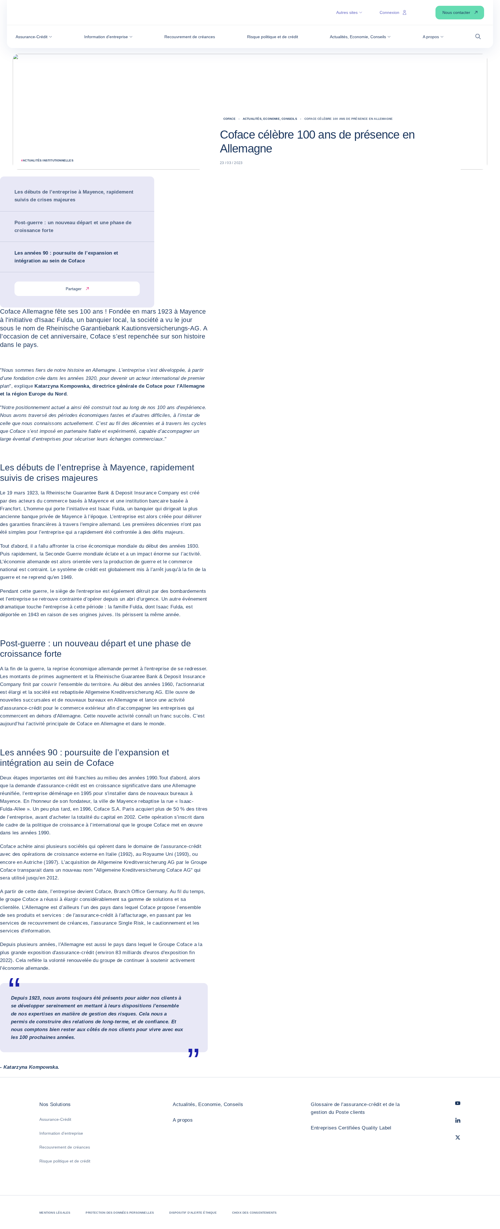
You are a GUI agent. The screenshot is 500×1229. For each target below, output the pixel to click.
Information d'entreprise (61, 1133)
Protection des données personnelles (120, 1212)
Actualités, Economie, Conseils (208, 1104)
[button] (34, 37)
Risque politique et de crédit (64, 1161)
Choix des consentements (254, 1212)
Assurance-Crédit (55, 1119)
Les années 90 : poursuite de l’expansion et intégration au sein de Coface (66, 257)
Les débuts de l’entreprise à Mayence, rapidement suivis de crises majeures (73, 196)
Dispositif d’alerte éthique (192, 1212)
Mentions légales (54, 1212)
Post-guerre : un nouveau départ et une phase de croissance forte (72, 226)
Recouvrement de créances (64, 1147)
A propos (183, 1120)
